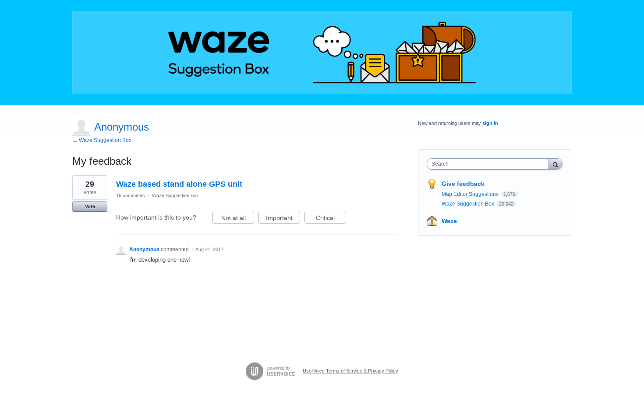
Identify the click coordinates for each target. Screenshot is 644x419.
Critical (331, 219)
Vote (90, 206)
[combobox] (490, 164)
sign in (490, 123)
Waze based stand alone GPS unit (179, 184)
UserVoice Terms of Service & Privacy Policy (350, 370)
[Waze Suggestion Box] (322, 52)
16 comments (130, 195)
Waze (449, 220)
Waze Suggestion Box (175, 195)
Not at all (237, 219)
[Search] (555, 163)
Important (283, 219)
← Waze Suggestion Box (101, 140)
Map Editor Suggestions (471, 194)
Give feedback (463, 183)
